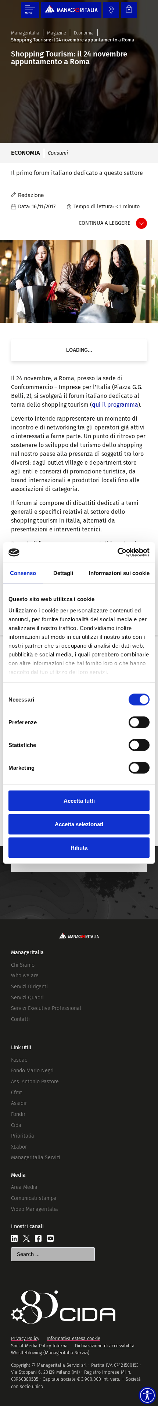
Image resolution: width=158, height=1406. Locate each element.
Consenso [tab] (23, 573)
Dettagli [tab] (63, 573)
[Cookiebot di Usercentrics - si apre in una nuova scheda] (117, 552)
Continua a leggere (104, 223)
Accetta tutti (79, 800)
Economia (84, 33)
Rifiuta (79, 847)
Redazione (31, 195)
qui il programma (115, 404)
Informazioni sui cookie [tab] (119, 573)
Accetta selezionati (79, 824)
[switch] (139, 722)
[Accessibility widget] (147, 1395)
